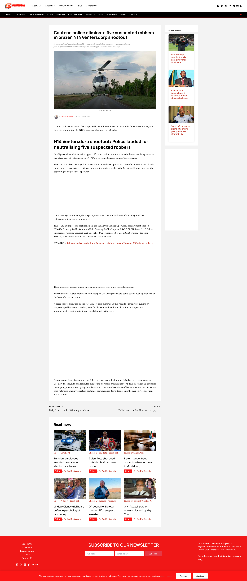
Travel (100, 15)
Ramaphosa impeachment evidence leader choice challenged (180, 94)
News (8, 15)
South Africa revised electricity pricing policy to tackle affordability (181, 130)
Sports (50, 15)
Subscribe (153, 554)
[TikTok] (230, 6)
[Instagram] (226, 6)
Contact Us (91, 6)
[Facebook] (218, 6)
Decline (200, 576)
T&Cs (79, 6)
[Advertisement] (105, 195)
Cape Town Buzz (75, 15)
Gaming (123, 15)
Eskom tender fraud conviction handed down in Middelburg (138, 462)
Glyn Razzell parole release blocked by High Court (138, 510)
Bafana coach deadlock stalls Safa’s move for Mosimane (178, 58)
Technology (111, 15)
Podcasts (133, 15)
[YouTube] (241, 6)
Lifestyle (88, 15)
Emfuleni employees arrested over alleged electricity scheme (66, 462)
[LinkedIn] (233, 6)
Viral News (20, 15)
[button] (12, 15)
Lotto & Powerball (36, 15)
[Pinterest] (237, 6)
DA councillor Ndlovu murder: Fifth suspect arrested (102, 510)
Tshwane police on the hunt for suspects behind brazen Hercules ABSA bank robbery (110, 243)
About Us (36, 6)
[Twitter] (222, 6)
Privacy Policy (66, 6)
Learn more (166, 576)
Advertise (50, 6)
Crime (58, 471)
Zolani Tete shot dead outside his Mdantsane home (102, 462)
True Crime (60, 15)
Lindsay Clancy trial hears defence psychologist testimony (69, 510)
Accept (183, 576)
